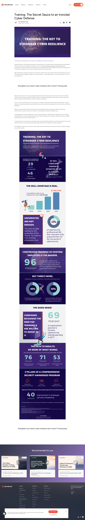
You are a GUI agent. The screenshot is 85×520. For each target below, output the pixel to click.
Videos (33, 501)
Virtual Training (22, 490)
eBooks (34, 488)
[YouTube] (83, 517)
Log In (70, 4)
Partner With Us (47, 497)
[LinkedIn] (78, 517)
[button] (4, 513)
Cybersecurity (22, 507)
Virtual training (7, 471)
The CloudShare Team (23, 21)
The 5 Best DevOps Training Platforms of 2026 (13, 473)
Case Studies (35, 497)
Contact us (46, 499)
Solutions (23, 4)
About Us (38, 4)
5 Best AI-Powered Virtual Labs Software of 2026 (70, 473)
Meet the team (47, 488)
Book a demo (77, 4)
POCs (20, 503)
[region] (36, 513)
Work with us (46, 490)
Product (17, 4)
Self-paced (21, 494)
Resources (30, 4)
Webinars (34, 490)
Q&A (33, 506)
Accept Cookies (53, 511)
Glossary (34, 504)
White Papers (35, 492)
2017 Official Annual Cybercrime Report (50, 66)
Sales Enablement (23, 499)
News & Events (47, 495)
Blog (23, 457)
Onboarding (21, 496)
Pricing (44, 4)
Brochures (34, 499)
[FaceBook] (80, 517)
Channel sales (22, 505)
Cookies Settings (53, 514)
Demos (20, 501)
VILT (20, 492)
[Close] (66, 511)
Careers (45, 492)
